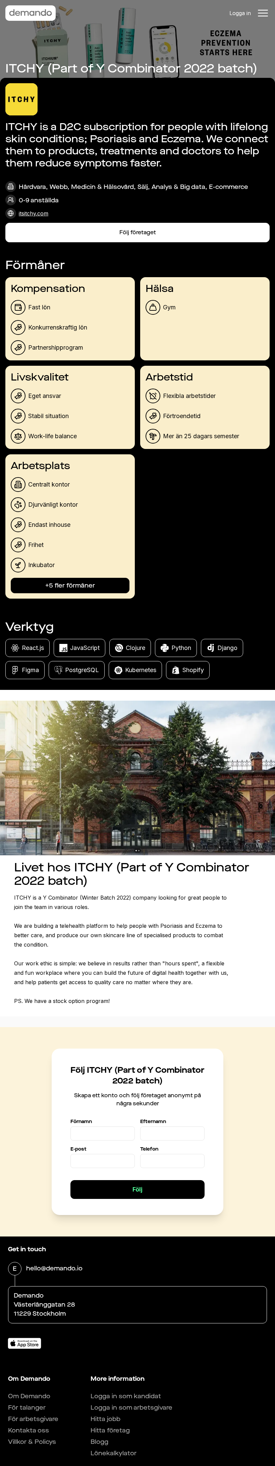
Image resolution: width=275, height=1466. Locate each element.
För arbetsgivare (33, 1419)
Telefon (149, 1149)
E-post (78, 1149)
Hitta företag (110, 1430)
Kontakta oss (28, 1430)
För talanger (27, 1408)
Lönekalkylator (113, 1453)
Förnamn (81, 1121)
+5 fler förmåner (70, 586)
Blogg (99, 1442)
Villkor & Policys (32, 1442)
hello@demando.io (54, 1268)
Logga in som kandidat (126, 1396)
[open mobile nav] (263, 13)
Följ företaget (137, 232)
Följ (137, 1189)
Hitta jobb (105, 1419)
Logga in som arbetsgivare (131, 1408)
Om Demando (29, 1396)
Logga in (240, 13)
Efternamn (153, 1121)
